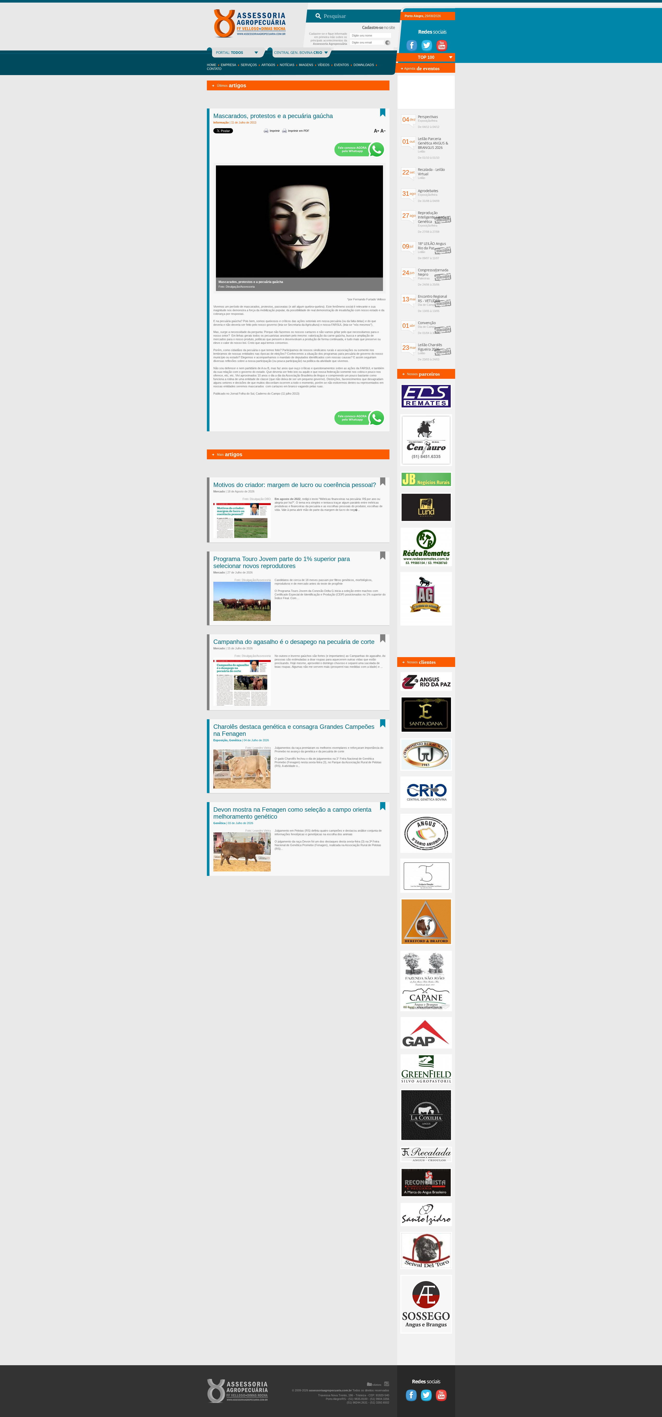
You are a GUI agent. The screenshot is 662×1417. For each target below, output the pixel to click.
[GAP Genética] (426, 1047)
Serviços (249, 65)
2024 (415, 57)
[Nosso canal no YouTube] (441, 46)
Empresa (228, 65)
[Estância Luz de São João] (426, 944)
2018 (426, 66)
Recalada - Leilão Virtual (431, 171)
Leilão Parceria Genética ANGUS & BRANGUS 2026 (433, 143)
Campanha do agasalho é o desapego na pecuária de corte (293, 641)
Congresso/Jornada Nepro (433, 272)
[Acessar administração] (386, 1384)
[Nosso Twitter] (426, 46)
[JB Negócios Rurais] (426, 486)
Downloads (363, 65)
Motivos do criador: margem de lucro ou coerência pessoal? (294, 484)
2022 (436, 57)
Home (211, 65)
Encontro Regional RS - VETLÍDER (432, 298)
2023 (426, 57)
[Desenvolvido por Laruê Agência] (374, 1384)
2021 (447, 57)
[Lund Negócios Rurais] (426, 520)
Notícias (287, 65)
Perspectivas (428, 116)
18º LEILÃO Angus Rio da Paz (432, 245)
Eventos (341, 65)
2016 (447, 66)
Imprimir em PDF (298, 130)
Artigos (268, 65)
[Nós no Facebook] (411, 46)
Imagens (306, 65)
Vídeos (323, 65)
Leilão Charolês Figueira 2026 (430, 347)
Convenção (426, 322)
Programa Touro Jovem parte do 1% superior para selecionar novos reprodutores (281, 562)
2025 (405, 57)
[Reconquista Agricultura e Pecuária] (426, 1196)
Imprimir (275, 130)
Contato (214, 69)
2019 (415, 66)
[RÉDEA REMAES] (426, 565)
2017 (436, 66)
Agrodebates (428, 190)
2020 (405, 66)
